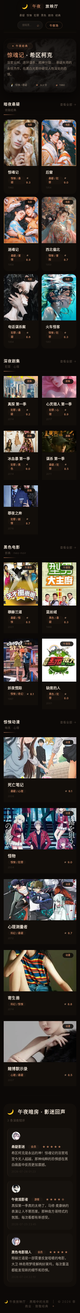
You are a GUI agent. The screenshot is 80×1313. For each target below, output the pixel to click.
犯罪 (36, 15)
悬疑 (22, 15)
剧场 (50, 15)
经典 (58, 15)
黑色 (43, 15)
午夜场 (54, 25)
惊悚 (29, 15)
